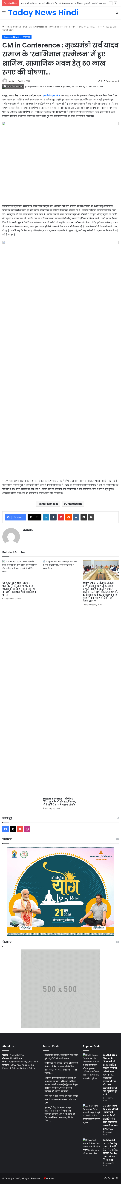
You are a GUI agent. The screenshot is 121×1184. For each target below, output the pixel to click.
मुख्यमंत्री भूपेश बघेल (51, 95)
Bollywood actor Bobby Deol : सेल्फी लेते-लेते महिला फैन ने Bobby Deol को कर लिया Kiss (111, 1149)
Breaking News (19, 26)
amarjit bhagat (49, 503)
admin (11, 81)
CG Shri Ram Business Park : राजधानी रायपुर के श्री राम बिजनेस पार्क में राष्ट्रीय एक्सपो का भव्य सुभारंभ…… (110, 1117)
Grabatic (50, 1178)
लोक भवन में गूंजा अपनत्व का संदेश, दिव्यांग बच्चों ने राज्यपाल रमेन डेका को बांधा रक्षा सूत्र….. (61, 1099)
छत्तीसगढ (26, 37)
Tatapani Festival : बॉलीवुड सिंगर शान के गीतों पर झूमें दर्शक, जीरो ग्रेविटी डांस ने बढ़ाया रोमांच (59, 801)
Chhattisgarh (74, 503)
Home (7, 26)
